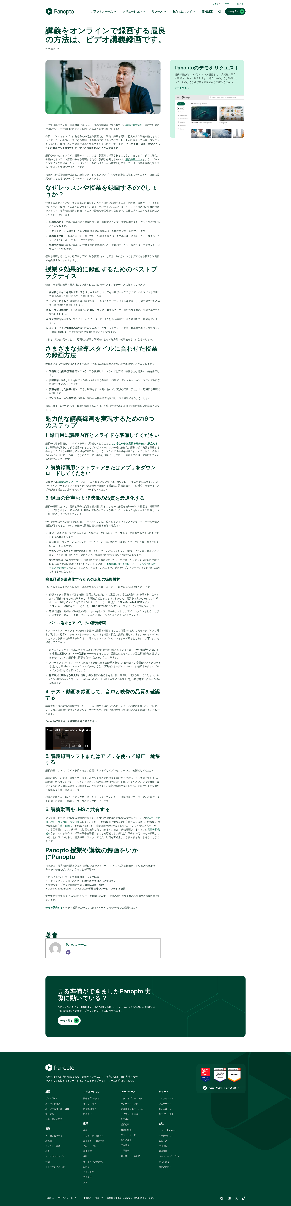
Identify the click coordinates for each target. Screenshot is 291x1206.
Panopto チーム (76, 944)
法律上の (99, 1198)
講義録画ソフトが (68, 481)
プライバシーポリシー (68, 1198)
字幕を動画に (65, 825)
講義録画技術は (133, 124)
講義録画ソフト (133, 159)
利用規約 (87, 1198)
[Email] (68, 952)
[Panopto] (59, 11)
